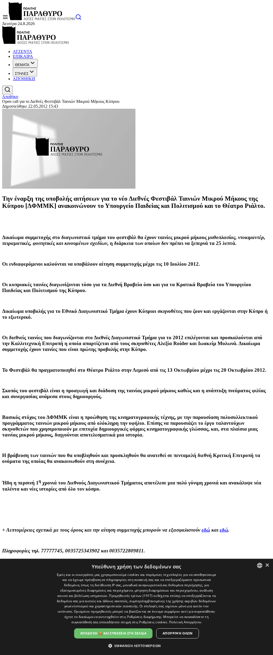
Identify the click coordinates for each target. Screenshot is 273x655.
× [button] (267, 565)
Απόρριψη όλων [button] (177, 633)
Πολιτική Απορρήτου (185, 622)
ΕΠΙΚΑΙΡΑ (23, 56)
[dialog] (136, 607)
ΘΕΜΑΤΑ (22, 65)
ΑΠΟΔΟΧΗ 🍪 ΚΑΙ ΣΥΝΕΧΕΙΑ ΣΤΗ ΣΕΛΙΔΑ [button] (113, 633)
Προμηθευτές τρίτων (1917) (131, 595)
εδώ (206, 530)
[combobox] (259, 565)
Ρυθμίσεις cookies (153, 622)
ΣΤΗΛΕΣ (22, 74)
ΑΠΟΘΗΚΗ (24, 78)
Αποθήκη (10, 96)
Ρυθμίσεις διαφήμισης (144, 616)
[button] (136, 645)
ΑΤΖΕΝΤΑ (22, 51)
